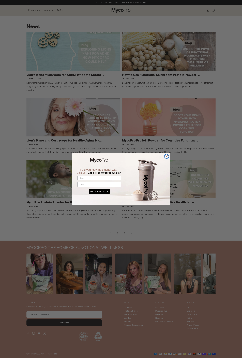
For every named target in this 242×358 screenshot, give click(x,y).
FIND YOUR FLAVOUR (99, 191)
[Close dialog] (166, 156)
